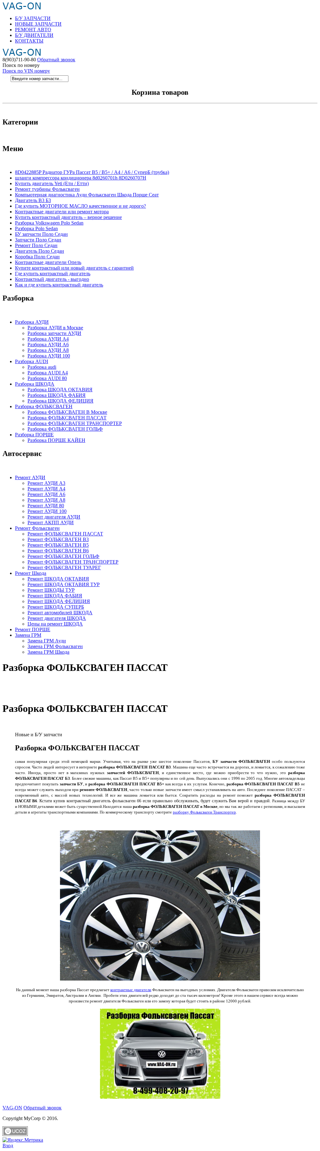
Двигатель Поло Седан (39, 251)
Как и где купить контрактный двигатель (59, 284)
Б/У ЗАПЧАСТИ (33, 18)
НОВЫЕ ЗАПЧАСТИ (38, 24)
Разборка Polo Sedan (36, 228)
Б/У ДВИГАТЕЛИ (34, 35)
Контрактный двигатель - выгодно (52, 279)
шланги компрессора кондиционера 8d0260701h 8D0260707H (80, 177)
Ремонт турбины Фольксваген (47, 189)
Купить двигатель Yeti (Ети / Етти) (52, 183)
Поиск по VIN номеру (26, 71)
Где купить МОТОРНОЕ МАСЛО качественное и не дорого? (80, 206)
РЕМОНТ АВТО (33, 29)
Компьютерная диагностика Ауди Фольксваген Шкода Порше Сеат (87, 194)
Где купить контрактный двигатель (52, 273)
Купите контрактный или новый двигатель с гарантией (74, 268)
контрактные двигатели (130, 989)
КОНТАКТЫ (29, 40)
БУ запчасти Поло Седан (41, 234)
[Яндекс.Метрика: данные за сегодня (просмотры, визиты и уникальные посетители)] (22, 1140)
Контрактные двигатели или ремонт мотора (62, 211)
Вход (7, 1145)
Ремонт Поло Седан (36, 245)
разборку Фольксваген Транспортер (204, 812)
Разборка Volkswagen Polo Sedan (49, 223)
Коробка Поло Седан (37, 256)
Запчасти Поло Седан (38, 239)
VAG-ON (12, 1107)
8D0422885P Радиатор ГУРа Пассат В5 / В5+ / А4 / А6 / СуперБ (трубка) (92, 172)
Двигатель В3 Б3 (33, 200)
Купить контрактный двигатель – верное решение (68, 217)
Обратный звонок (56, 59)
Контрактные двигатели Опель (48, 262)
